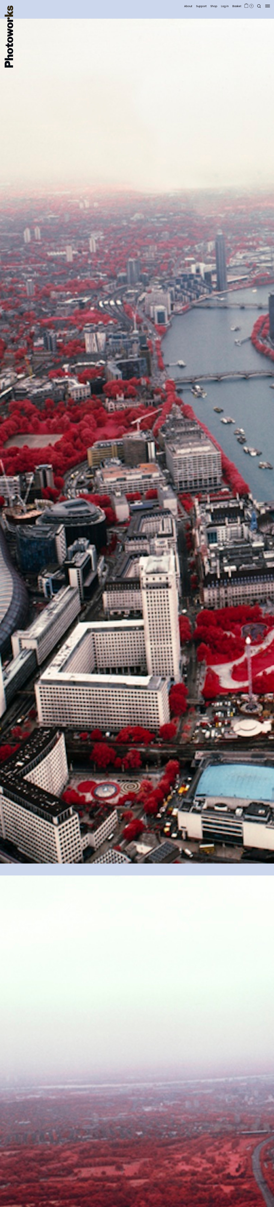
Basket (236, 6)
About (188, 6)
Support (201, 6)
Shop (213, 6)
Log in (225, 6)
